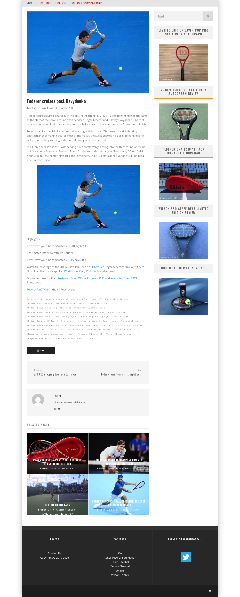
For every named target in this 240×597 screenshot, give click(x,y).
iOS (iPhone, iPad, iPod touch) (81, 271)
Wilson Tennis (120, 575)
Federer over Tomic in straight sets (121, 372)
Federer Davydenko (101, 303)
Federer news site (109, 321)
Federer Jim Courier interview (63, 321)
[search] (208, 16)
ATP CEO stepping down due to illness (55, 372)
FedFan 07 (129, 329)
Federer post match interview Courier (48, 325)
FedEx (107, 329)
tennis (81, 338)
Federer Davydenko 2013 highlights (46, 308)
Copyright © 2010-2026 (54, 557)
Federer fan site (36, 321)
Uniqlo (120, 570)
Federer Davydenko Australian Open (86, 308)
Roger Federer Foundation (120, 557)
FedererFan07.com (38, 289)
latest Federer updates (64, 334)
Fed (116, 299)
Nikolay (94, 334)
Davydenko (105, 299)
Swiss (72, 338)
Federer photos (130, 321)
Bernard (71, 299)
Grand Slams (47, 107)
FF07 (140, 329)
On (120, 553)
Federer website (75, 329)
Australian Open (55, 299)
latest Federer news (38, 334)
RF (102, 334)
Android (110, 271)
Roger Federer (123, 334)
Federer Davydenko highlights (95, 316)
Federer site (77, 325)
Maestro (83, 334)
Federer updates (36, 329)
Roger (110, 334)
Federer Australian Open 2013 (72, 303)
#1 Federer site (36, 299)
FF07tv (95, 267)
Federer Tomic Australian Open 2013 (124, 325)
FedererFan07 (94, 329)
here (141, 267)
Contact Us (54, 553)
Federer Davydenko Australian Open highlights (52, 316)
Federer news (90, 321)
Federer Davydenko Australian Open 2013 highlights (100, 312)
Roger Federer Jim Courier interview (47, 338)
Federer (125, 299)
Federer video (56, 329)
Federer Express (122, 316)
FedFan (32, 108)
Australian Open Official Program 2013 (80, 278)
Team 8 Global (120, 562)
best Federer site (87, 299)
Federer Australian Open (41, 303)
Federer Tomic (94, 325)
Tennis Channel (120, 566)
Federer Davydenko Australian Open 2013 (49, 312)
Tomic (91, 338)
